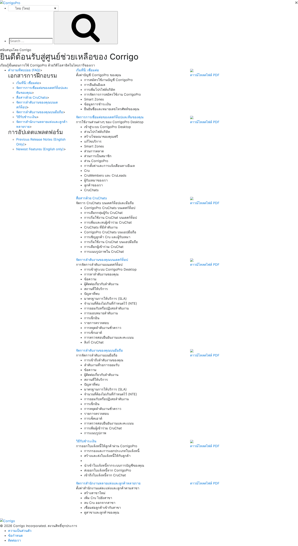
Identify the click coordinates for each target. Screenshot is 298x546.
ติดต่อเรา (14, 540)
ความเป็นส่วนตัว (19, 531)
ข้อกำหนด (15, 535)
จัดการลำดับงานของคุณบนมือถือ (39, 112)
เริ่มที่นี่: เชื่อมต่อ (27, 83)
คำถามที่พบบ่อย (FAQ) (24, 70)
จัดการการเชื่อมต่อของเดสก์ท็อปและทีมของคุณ (110, 117)
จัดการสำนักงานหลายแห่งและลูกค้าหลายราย (108, 483)
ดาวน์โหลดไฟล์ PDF (204, 75)
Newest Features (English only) (40, 149)
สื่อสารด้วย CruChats (31, 97)
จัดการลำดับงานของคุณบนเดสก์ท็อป (102, 260)
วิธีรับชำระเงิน (26, 117)
